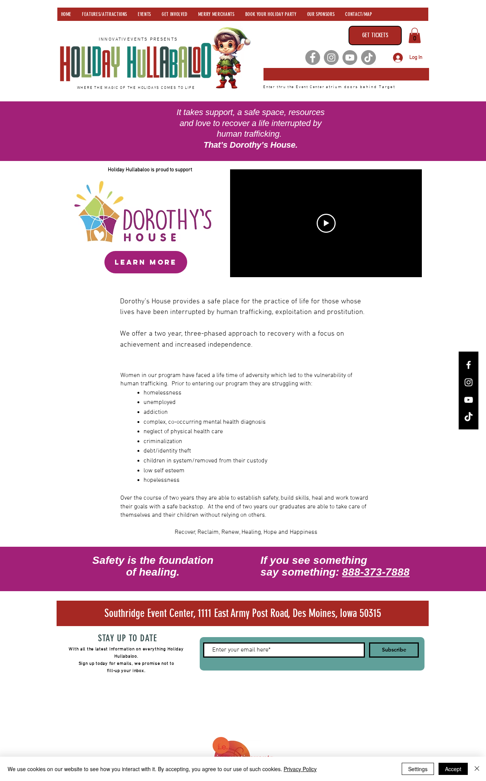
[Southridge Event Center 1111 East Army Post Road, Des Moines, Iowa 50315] (346, 74)
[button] (414, 35)
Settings (418, 769)
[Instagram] (331, 57)
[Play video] (326, 223)
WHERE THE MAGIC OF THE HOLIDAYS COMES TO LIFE (136, 87)
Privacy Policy (300, 769)
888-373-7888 (376, 572)
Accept (453, 769)
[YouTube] (468, 399)
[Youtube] (349, 57)
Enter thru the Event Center (294, 87)
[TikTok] (368, 57)
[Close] (476, 769)
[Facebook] (312, 57)
